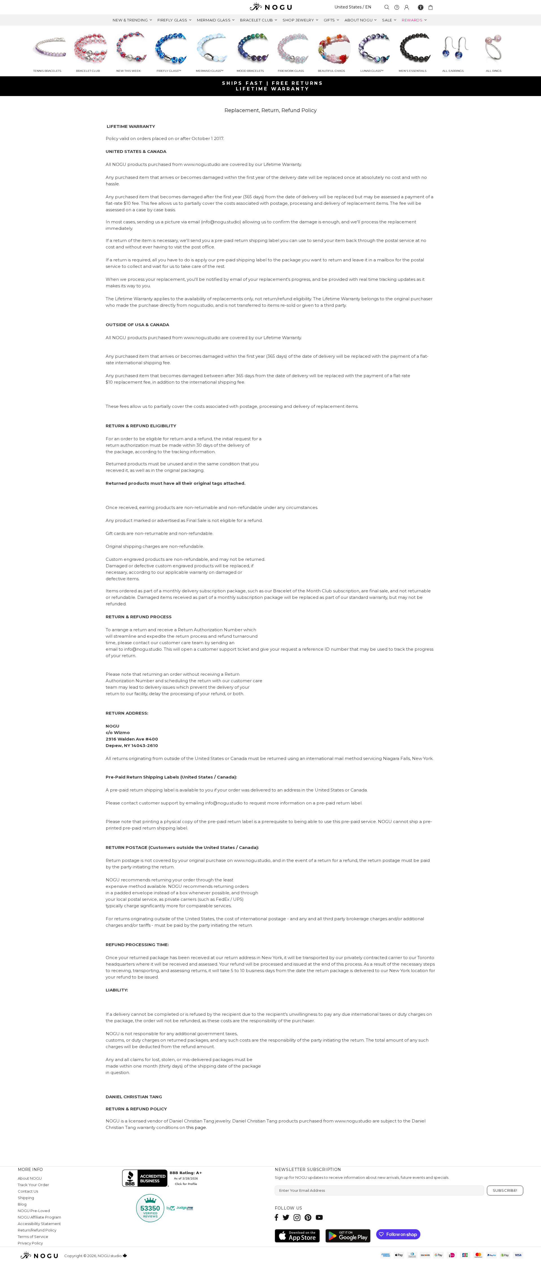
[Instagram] (297, 1217)
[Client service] (397, 7)
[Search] (387, 7)
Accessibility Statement (39, 1223)
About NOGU (30, 1178)
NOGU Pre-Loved (34, 1210)
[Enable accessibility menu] (421, 7)
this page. (196, 1127)
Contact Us (28, 1191)
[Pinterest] (308, 1217)
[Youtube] (319, 1217)
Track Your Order (33, 1184)
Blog (22, 1204)
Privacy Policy (30, 1243)
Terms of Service (33, 1236)
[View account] (406, 7)
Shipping (26, 1197)
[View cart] (431, 7)
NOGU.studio (270, 7)
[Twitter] (286, 1217)
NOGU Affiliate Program (39, 1217)
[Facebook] (276, 1217)
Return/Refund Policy (37, 1230)
